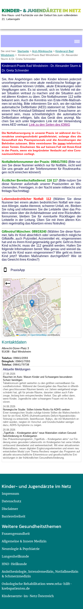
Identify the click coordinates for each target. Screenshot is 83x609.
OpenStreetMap (38, 334)
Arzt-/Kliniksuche (42, 51)
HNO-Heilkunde (14, 564)
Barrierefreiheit (13, 516)
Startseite (23, 51)
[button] (32, 303)
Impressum (10, 494)
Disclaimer (10, 509)
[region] (41, 269)
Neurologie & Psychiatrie (21, 549)
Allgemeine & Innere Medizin (24, 541)
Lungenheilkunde (15, 556)
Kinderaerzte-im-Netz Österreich (28, 596)
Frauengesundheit (16, 534)
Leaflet (22, 334)
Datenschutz (11, 501)
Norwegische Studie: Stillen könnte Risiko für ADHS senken (36, 409)
